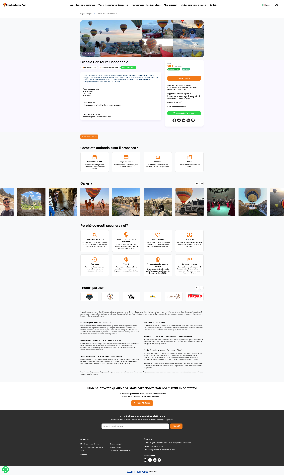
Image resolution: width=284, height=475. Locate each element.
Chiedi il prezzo (184, 78)
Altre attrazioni (170, 5)
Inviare (176, 426)
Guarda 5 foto (89, 54)
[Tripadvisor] (159, 460)
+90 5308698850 (157, 446)
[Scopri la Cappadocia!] (15, 5)
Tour (82, 451)
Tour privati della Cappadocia (120, 451)
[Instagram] (145, 460)
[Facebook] (150, 460)
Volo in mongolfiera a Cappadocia (113, 5)
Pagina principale (116, 444)
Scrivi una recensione (89, 137)
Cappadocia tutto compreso (82, 5)
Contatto (214, 5)
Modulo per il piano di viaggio (193, 5)
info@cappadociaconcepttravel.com (162, 450)
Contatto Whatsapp (142, 403)
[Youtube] (155, 460)
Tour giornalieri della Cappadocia (146, 5)
